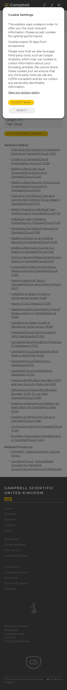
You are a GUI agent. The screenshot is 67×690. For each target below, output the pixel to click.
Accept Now (21, 102)
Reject (22, 110)
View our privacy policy (24, 92)
